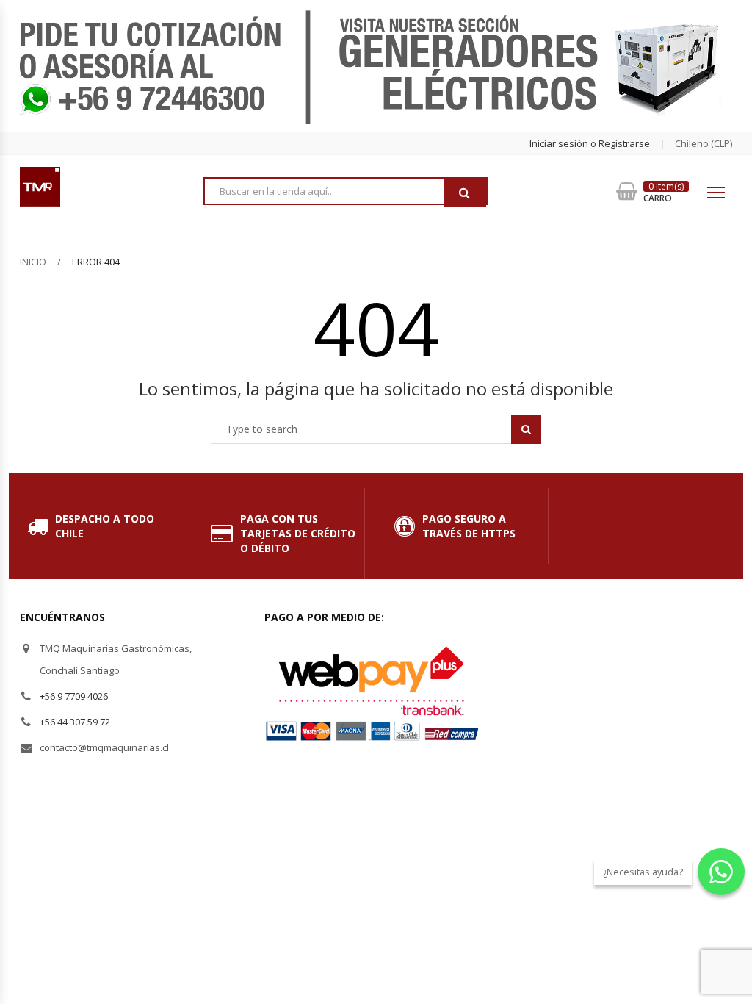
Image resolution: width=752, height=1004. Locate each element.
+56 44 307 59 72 (75, 721)
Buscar (465, 193)
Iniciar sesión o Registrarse (589, 143)
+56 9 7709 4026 (74, 696)
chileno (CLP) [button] (703, 143)
